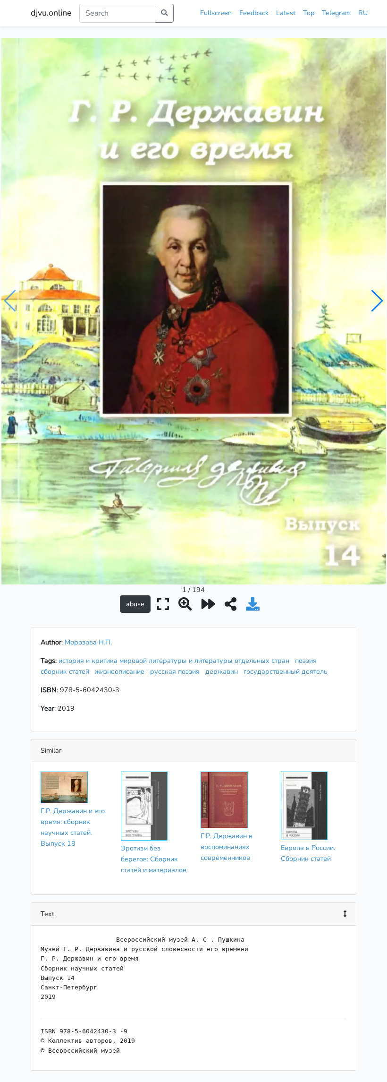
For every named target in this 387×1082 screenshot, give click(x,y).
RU (363, 12)
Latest (285, 12)
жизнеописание (121, 671)
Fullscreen (216, 12)
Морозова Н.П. (88, 642)
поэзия (307, 660)
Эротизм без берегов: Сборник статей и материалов (153, 859)
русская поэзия (176, 671)
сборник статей (67, 671)
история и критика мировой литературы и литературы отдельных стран (176, 660)
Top (308, 12)
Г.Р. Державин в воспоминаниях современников (226, 846)
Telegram (336, 12)
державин (223, 671)
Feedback (254, 12)
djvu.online (51, 12)
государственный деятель (287, 671)
